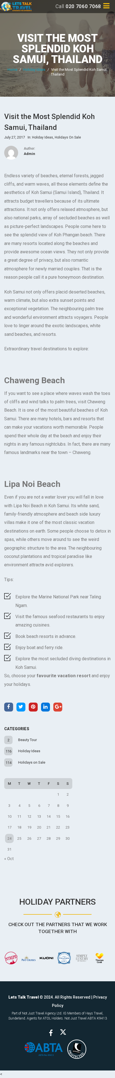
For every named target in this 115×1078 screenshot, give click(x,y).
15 (58, 816)
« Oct (9, 858)
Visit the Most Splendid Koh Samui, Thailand (57, 48)
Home (12, 69)
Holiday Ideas (34, 69)
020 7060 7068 (83, 6)
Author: (29, 148)
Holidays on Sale (31, 762)
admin (29, 154)
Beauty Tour (27, 740)
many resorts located (32, 243)
